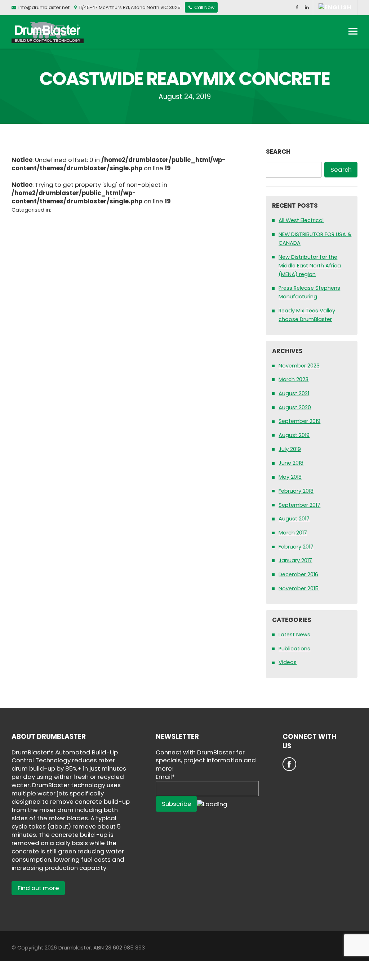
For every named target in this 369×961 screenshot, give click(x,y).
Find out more (38, 888)
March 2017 (293, 532)
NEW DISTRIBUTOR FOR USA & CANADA (315, 239)
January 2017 (295, 560)
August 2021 (294, 393)
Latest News (294, 634)
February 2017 (296, 546)
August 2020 (295, 407)
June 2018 (291, 462)
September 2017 (299, 505)
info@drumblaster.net (44, 7)
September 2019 (299, 421)
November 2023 (299, 365)
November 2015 (299, 588)
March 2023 (293, 379)
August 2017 (294, 518)
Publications (294, 648)
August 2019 (294, 435)
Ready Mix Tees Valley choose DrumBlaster (307, 315)
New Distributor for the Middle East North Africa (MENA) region (310, 265)
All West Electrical (301, 220)
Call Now (203, 7)
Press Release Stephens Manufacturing (309, 292)
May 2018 (290, 477)
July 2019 (290, 449)
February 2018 (296, 491)
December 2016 (298, 574)
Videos (288, 662)
